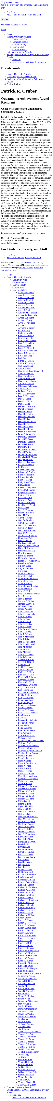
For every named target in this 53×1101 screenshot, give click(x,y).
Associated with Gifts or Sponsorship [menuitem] (29, 62)
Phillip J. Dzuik (25, 869)
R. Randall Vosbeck (27, 874)
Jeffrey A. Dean (25, 609)
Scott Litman (24, 993)
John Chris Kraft (25, 611)
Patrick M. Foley (25, 849)
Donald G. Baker (25, 444)
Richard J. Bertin (25, 897)
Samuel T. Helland (26, 983)
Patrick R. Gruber (26, 852)
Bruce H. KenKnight (27, 350)
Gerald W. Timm (25, 528)
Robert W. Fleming (26, 953)
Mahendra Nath (25, 738)
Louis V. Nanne (25, 728)
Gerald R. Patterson (27, 525)
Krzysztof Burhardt (26, 687)
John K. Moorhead (26, 644)
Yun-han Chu (24, 1079)
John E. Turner (24, 626)
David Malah (24, 419)
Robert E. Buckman (27, 928)
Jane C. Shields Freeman (29, 593)
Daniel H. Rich (25, 401)
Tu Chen (22, 1057)
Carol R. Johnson (26, 376)
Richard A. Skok (25, 892)
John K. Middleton (26, 642)
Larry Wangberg (25, 702)
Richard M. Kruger (26, 907)
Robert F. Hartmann (27, 935)
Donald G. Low (25, 447)
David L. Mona (25, 411)
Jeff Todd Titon (25, 606)
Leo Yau (22, 718)
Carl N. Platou (24, 368)
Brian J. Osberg (25, 345)
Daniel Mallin (24, 404)
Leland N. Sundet (26, 710)
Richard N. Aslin (25, 910)
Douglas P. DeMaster (27, 457)
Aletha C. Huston (26, 297)
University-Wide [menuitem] (19, 39)
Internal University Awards (19, 74)
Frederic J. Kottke (26, 512)
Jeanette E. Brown (26, 604)
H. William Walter (26, 538)
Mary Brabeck (24, 768)
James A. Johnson (26, 573)
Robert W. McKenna (27, 955)
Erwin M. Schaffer (26, 490)
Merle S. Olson (25, 783)
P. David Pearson (25, 836)
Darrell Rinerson (25, 409)
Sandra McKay (25, 986)
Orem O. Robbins (26, 829)
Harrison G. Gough (26, 543)
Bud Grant (23, 358)
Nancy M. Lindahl (26, 811)
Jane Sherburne (25, 596)
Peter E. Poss (24, 867)
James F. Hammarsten (28, 578)
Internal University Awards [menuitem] (19, 37)
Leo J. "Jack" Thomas (28, 712)
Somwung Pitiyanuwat (28, 1001)
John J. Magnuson (26, 637)
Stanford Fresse (25, 1006)
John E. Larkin (24, 621)
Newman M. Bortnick (28, 816)
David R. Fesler (25, 424)
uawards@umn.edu (10, 243)
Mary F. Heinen (25, 771)
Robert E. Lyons (25, 933)
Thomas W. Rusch (26, 1047)
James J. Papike (25, 583)
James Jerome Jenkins (28, 586)
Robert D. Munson (26, 925)
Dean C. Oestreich (26, 434)
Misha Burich (24, 801)
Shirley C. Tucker (26, 996)
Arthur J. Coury (25, 320)
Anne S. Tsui (24, 310)
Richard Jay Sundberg (28, 900)
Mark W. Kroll (24, 766)
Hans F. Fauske (25, 540)
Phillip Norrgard (25, 872)
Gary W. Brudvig (26, 520)
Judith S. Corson (25, 667)
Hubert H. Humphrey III (29, 561)
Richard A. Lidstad (26, 890)
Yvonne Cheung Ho (27, 1082)
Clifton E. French (26, 383)
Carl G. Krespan (25, 366)
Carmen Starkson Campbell (30, 371)
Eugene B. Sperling (27, 492)
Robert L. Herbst (25, 945)
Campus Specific (20, 282)
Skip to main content (10, 2)
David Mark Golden (27, 421)
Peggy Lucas (24, 864)
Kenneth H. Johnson (27, 677)
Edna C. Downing (26, 469)
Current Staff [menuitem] (18, 47)
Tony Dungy (24, 1054)
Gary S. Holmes (25, 518)
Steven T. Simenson (27, 1016)
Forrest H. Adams (26, 500)
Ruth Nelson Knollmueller (30, 973)
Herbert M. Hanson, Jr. (28, 558)
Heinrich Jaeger (25, 553)
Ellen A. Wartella (25, 477)
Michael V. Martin (26, 793)
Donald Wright (24, 452)
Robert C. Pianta (25, 920)
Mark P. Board (24, 761)
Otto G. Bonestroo (26, 834)
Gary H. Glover (25, 515)
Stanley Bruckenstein (27, 1009)
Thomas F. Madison (27, 1036)
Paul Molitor (23, 859)
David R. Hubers (25, 426)
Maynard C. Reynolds (28, 778)
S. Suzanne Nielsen (26, 976)
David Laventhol (25, 414)
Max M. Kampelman (27, 776)
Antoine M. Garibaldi (27, 312)
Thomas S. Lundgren (27, 1044)
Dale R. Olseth (24, 399)
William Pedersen (26, 1074)
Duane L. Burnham (26, 462)
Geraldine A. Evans (27, 530)
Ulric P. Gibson (25, 1059)
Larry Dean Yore (25, 700)
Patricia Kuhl (24, 847)
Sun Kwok (23, 1019)
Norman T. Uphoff (26, 821)
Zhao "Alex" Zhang (27, 1085)
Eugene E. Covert (26, 495)
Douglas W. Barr (25, 459)
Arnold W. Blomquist (27, 315)
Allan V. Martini (25, 300)
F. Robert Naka (25, 497)
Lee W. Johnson (25, 707)
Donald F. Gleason (26, 442)
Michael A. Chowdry (27, 786)
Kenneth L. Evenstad (27, 685)
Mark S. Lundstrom (27, 763)
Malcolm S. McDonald (28, 745)
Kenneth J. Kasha (26, 680)
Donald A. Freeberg (27, 437)
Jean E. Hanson (25, 599)
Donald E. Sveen (25, 439)
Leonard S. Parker (26, 723)
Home (9, 275)
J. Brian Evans (24, 566)
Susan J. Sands (24, 1021)
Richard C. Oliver (26, 895)
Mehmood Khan (25, 781)
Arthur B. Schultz (26, 318)
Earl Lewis (23, 467)
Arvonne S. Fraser (26, 328)
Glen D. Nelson (25, 533)
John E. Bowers (25, 616)
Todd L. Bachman (26, 1049)
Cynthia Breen (24, 388)
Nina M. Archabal (26, 819)
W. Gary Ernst (24, 1067)
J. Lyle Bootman (25, 568)
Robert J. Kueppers (26, 938)
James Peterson (25, 588)
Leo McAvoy (24, 715)
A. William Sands (26, 292)
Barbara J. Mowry (26, 335)
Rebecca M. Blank (26, 880)
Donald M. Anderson (27, 449)
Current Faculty (19, 285)
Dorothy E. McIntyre (27, 454)
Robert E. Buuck (25, 930)
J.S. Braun (22, 571)
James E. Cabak (25, 576)
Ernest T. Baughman (27, 487)
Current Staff (18, 287)
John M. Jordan (25, 647)
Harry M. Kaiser (25, 548)
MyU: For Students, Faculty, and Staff (24, 15)
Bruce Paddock (25, 356)
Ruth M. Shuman (25, 971)
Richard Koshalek (26, 902)
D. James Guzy (25, 391)
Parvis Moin (23, 844)
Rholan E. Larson (26, 885)
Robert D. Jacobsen (27, 923)
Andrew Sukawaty (26, 307)
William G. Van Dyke (27, 1072)
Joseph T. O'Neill (26, 662)
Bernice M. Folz (25, 338)
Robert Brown (24, 917)
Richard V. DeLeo (26, 915)
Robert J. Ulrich (25, 940)
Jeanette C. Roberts (26, 601)
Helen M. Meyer (25, 556)
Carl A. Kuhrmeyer (26, 363)
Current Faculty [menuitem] (19, 44)
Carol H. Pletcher (26, 373)
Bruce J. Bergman (26, 353)
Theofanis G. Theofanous (29, 1031)
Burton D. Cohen (26, 361)
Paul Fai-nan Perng (26, 857)
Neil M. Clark (24, 814)
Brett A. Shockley (26, 343)
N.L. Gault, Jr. (24, 809)
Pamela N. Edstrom (26, 842)
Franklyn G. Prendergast (29, 505)
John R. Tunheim (25, 654)
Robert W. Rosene (26, 958)
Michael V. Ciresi (26, 791)
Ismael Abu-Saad (25, 563)
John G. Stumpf (25, 631)
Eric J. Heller (24, 485)
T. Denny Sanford (26, 1024)
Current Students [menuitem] (19, 49)
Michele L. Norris (26, 799)
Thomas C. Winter (26, 1034)
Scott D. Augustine (26, 991)
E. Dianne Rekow (26, 464)
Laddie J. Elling (25, 695)
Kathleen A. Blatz (26, 672)
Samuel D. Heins (25, 981)
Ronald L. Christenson (28, 963)
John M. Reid (24, 649)
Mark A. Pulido (25, 755)
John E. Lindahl (25, 624)
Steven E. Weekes (26, 1014)
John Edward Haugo (27, 629)
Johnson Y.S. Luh (26, 659)
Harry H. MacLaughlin (28, 545)
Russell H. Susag (25, 966)
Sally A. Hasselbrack (27, 978)
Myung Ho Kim (25, 806)
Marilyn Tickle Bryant (28, 753)
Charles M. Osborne (27, 381)
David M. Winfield (26, 416)
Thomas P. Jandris (26, 1042)
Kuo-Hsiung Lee (25, 690)
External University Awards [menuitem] (19, 52)
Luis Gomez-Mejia (26, 730)
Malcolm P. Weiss (26, 743)
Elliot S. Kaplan (25, 480)
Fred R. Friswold (25, 510)
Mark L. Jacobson (26, 758)
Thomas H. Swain (26, 1039)
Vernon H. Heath (25, 1062)
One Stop (11, 12)
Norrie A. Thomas (26, 824)
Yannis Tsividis (25, 1077)
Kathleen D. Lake (26, 674)
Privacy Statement (26, 267)
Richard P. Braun (25, 912)
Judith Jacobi (24, 664)
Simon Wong (24, 998)
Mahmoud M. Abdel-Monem (31, 740)
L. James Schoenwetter (28, 692)
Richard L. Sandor (26, 905)
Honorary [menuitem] (16, 59)
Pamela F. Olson (25, 839)
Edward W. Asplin (26, 472)
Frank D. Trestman (26, 502)
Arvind (21, 325)
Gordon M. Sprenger (27, 535)
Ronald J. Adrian (25, 961)
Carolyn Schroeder (26, 378)
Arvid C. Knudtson (26, 323)
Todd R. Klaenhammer (28, 1052)
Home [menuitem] (9, 34)
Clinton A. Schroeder (27, 386)
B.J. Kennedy (24, 330)
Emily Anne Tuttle (26, 482)
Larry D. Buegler (25, 697)
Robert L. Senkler (26, 948)
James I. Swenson (26, 581)
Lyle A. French (25, 733)
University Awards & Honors (14, 24)
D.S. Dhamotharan (26, 394)
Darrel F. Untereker (26, 406)
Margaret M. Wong (26, 748)
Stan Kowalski (24, 1004)
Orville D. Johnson (26, 831)
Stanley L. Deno (25, 1011)
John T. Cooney (25, 657)
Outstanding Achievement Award (21, 76)
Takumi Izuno (24, 1026)
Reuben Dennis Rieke (28, 882)
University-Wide (19, 280)
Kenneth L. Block (26, 682)
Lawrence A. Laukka (27, 705)
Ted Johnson (23, 1029)
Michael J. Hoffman (27, 788)
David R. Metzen (25, 429)
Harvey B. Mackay (26, 550)
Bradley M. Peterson (27, 340)
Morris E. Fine (24, 804)
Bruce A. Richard (26, 348)
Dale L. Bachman (26, 396)
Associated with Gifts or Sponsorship (29, 1097)
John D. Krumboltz (26, 614)
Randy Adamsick (25, 877)
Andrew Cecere (25, 305)
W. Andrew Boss (25, 1064)
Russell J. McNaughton (28, 968)
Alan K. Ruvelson (26, 295)
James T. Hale (24, 591)
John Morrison (24, 652)
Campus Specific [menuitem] (20, 42)
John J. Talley (24, 639)
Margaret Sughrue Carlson (30, 750)
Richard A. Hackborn (27, 887)
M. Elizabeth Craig (26, 735)
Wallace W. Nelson (26, 1069)
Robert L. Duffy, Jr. (27, 943)
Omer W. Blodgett (26, 826)
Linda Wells (23, 725)
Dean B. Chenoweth (27, 431)
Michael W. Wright (26, 796)
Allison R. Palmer (26, 302)
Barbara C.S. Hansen (27, 333)
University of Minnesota (28, 262)
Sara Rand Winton (26, 988)
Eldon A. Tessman (26, 475)
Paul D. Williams (25, 854)
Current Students (19, 290)
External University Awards (19, 1087)
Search (5, 20)
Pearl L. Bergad (25, 862)
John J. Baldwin (25, 634)
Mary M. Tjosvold (26, 773)
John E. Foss (24, 619)
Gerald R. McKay (26, 523)
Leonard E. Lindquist (27, 720)
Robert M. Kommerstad (28, 950)
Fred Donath (23, 507)
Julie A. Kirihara (25, 669)
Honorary (16, 1095)
